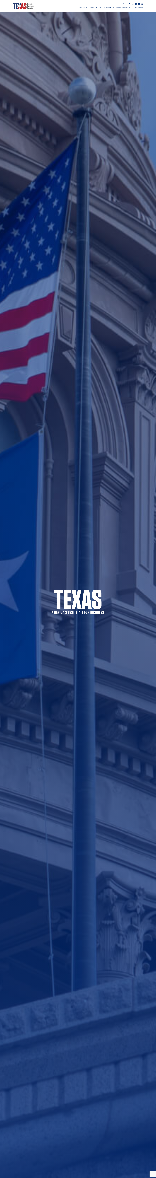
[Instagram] (142, 4)
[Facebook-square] (139, 4)
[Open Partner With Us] (100, 8)
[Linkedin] (136, 4)
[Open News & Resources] (129, 8)
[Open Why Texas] (86, 8)
